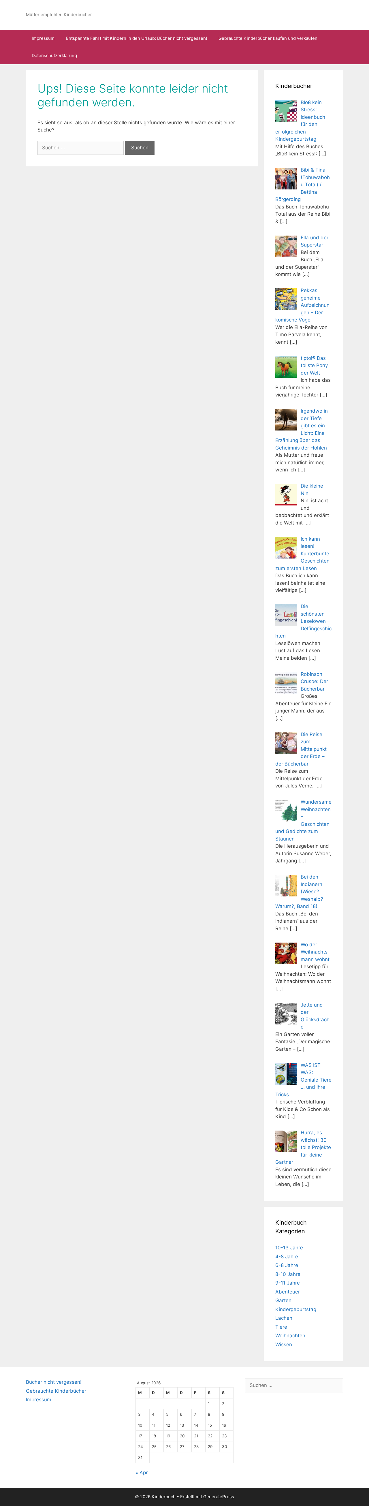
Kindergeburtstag (295, 1309)
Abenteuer (287, 1292)
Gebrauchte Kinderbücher (56, 1391)
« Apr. (142, 1472)
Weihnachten (290, 1335)
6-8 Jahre (286, 1265)
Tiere (281, 1327)
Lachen (283, 1318)
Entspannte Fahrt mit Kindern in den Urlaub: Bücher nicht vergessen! (136, 38)
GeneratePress (218, 1496)
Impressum (43, 38)
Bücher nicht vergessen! (54, 1382)
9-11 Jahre (287, 1283)
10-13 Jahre (289, 1248)
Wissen (283, 1344)
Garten (283, 1300)
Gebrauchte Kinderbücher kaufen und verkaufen (268, 38)
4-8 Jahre (286, 1256)
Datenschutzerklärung (54, 55)
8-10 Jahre (287, 1274)
